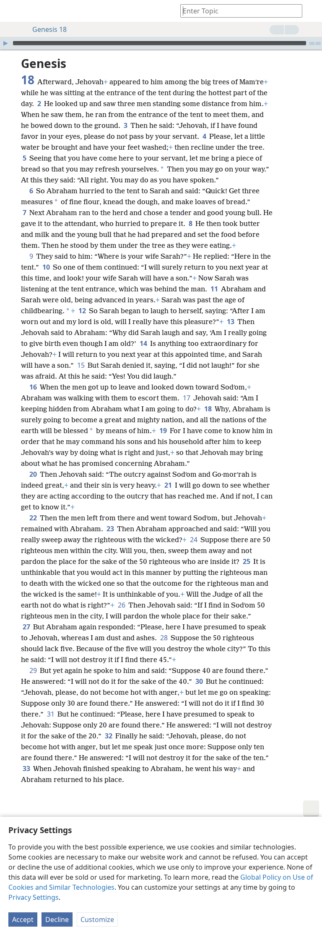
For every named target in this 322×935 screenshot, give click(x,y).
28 (164, 637)
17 (187, 398)
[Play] (5, 43)
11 (214, 288)
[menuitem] (12, 11)
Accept (23, 919)
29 (33, 670)
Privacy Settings (33, 897)
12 (82, 310)
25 (247, 561)
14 (144, 343)
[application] (161, 43)
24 (194, 539)
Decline (57, 919)
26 (122, 605)
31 (51, 714)
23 (110, 528)
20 (33, 474)
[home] (12, 11)
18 (208, 408)
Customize (97, 919)
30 (199, 681)
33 (27, 768)
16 (33, 387)
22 (33, 517)
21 (168, 485)
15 (81, 365)
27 (27, 626)
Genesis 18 (49, 29)
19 (163, 430)
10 (46, 267)
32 (109, 735)
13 (231, 321)
